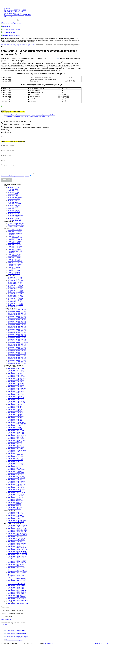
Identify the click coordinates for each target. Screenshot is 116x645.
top (108, 643)
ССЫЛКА (4, 624)
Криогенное (9, 45)
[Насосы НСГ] (55, 26)
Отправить (6, 180)
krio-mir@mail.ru (6, 619)
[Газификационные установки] (55, 35)
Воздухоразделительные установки (24, 45)
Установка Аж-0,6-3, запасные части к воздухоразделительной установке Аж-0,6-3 (29, 115)
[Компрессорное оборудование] (55, 23)
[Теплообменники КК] (55, 32)
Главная (3, 45)
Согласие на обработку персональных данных (15, 176)
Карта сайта (98, 643)
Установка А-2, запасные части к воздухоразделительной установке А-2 (26, 116)
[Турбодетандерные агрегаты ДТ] (55, 29)
